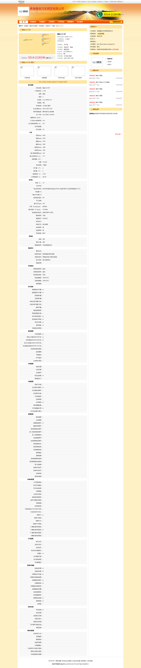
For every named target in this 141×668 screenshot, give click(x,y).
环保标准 (38, 233)
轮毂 (40, 375)
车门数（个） (37, 168)
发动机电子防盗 (36, 319)
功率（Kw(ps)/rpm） (35, 206)
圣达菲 (109, 61)
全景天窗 (38, 369)
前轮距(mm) (37, 147)
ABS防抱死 (38, 334)
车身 (40, 82)
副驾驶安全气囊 (36, 292)
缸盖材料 (38, 230)
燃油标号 (38, 218)
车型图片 (42, 22)
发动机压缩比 (37, 197)
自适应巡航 (38, 642)
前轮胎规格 (38, 277)
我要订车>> (49, 58)
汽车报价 (93, 1)
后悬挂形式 (38, 257)
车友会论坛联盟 (66, 661)
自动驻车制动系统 (36, 349)
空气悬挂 (38, 358)
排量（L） (38, 183)
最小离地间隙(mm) (36, 153)
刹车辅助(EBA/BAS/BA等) (33, 340)
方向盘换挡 (38, 396)
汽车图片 (106, 1)
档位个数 (38, 242)
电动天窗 (38, 366)
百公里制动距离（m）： (35, 123)
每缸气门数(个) (36, 194)
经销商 (26, 26)
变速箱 (49, 82)
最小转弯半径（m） (35, 156)
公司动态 (61, 22)
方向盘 (39, 384)
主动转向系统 (37, 361)
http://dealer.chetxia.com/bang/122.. (106, 44)
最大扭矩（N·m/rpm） (35, 209)
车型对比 (100, 1)
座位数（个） (37, 171)
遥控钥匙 (38, 325)
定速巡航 (38, 399)
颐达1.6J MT (103, 82)
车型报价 (33, 22)
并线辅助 (38, 636)
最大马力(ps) (37, 203)
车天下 (21, 26)
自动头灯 (38, 547)
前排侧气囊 (38, 295)
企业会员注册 (76, 661)
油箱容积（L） (37, 174)
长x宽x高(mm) (37, 108)
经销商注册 (113, 1)
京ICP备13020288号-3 (82, 664)
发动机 (44, 82)
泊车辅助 (38, 402)
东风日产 (48, 26)
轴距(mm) (38, 144)
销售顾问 (70, 22)
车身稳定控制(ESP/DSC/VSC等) (32, 346)
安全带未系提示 (36, 316)
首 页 (24, 22)
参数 (66, 36)
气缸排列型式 (37, 189)
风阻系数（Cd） (36, 159)
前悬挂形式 (38, 254)
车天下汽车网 (77, 1)
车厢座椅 (44, 78)
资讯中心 (84, 1)
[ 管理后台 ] (120, 1)
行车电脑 (34, 408)
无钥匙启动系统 (36, 328)
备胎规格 (38, 283)
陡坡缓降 (38, 352)
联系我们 (83, 661)
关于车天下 (51, 661)
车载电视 (38, 503)
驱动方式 (38, 251)
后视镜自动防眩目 (36, 586)
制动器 (37, 269)
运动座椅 (38, 420)
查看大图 (117, 134)
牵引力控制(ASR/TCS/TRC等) (32, 343)
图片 (63, 36)
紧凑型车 (66, 49)
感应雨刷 (38, 601)
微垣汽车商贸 (34, 26)
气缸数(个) (38, 192)
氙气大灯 (38, 541)
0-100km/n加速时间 (35, 120)
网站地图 (58, 661)
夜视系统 (38, 639)
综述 (59, 36)
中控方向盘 (61, 78)
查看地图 (115, 49)
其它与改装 (78, 78)
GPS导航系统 (37, 482)
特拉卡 (109, 64)
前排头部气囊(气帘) (35, 301)
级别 (40, 97)
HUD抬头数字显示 (35, 411)
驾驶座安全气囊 (36, 289)
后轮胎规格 (38, 280)
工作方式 (38, 186)
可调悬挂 (38, 355)
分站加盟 (90, 661)
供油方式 (38, 224)
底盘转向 (54, 82)
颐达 (53, 26)
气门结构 (38, 200)
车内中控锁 (38, 322)
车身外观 (27, 78)
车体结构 (38, 106)
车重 (40, 162)
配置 (65, 82)
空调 (40, 610)
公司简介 (52, 22)
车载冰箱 (38, 627)
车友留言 (80, 22)
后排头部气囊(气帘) (35, 304)
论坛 (89, 1)
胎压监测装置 (37, 310)
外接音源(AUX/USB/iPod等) (33, 509)
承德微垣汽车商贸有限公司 (47, 8)
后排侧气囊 (38, 298)
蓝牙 (31, 500)
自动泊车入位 (37, 633)
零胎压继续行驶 (36, 313)
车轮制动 (60, 82)
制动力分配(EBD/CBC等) (34, 337)
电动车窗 (38, 568)
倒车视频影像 (37, 405)
